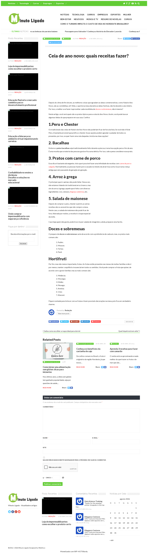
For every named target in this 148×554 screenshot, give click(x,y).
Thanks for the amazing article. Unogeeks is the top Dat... (90, 505)
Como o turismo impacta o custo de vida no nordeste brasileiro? (94, 24)
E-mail (95, 438)
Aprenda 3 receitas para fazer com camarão (124, 350)
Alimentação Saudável (52, 38)
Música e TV (92, 19)
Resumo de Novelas (111, 19)
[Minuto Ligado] (26, 23)
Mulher (127, 15)
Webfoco (42, 548)
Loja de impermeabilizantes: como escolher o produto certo (22, 67)
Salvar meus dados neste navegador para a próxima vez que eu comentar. (74, 460)
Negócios (79, 19)
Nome (45, 438)
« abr (112, 540)
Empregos (47, 3)
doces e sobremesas (103, 109)
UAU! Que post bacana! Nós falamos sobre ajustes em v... (95, 520)
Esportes (60, 3)
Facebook (136, 38)
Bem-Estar (65, 19)
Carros (36, 3)
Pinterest (97, 321)
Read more (47, 388)
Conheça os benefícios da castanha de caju (88, 350)
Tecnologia (24, 3)
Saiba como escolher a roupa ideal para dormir (62, 331)
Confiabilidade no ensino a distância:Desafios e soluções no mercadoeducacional (20, 177)
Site (44, 447)
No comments (56, 42)
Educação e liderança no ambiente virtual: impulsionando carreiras (23, 138)
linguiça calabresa (77, 192)
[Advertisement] (68, 80)
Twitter (127, 38)
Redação (82, 38)
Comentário (48, 407)
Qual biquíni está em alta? (128, 331)
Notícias (11, 3)
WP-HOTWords (81, 551)
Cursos (128, 19)
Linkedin (86, 321)
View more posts (63, 314)
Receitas (67, 38)
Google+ (76, 321)
